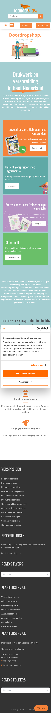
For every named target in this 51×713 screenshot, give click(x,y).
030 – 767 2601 (9, 661)
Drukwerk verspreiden (10, 500)
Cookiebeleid (6, 622)
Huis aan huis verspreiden (12, 491)
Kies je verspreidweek (25, 399)
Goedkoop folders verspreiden (14, 504)
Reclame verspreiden (10, 487)
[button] (12, 25)
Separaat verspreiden (10, 521)
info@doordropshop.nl (12, 665)
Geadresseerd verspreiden (12, 495)
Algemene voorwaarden (11, 618)
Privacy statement (9, 626)
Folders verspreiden (9, 479)
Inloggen (44, 25)
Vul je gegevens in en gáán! (25, 428)
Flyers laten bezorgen (10, 516)
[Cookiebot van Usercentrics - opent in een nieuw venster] (36, 329)
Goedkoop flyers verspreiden (13, 508)
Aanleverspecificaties (10, 614)
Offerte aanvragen (9, 601)
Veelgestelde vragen (10, 597)
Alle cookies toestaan (25, 373)
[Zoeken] (40, 16)
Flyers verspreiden (9, 483)
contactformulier (19, 649)
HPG (35, 643)
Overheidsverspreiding (11, 525)
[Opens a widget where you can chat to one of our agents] (41, 708)
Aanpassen (24, 382)
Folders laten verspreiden (12, 512)
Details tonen (37, 365)
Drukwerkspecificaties (10, 609)
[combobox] (23, 16)
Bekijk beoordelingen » (11, 553)
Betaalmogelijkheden (10, 605)
